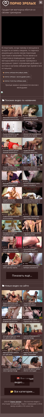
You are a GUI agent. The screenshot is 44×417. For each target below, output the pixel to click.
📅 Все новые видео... (23, 380)
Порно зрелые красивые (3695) (15, 73)
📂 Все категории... (22, 391)
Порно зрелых (15, 401)
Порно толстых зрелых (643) (15, 81)
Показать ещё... (22, 275)
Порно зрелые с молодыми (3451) (17, 77)
